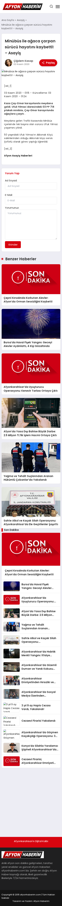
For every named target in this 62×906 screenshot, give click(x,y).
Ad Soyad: (11, 180)
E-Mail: (9, 195)
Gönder (13, 244)
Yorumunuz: (12, 207)
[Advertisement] (31, 801)
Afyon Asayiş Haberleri (18, 155)
